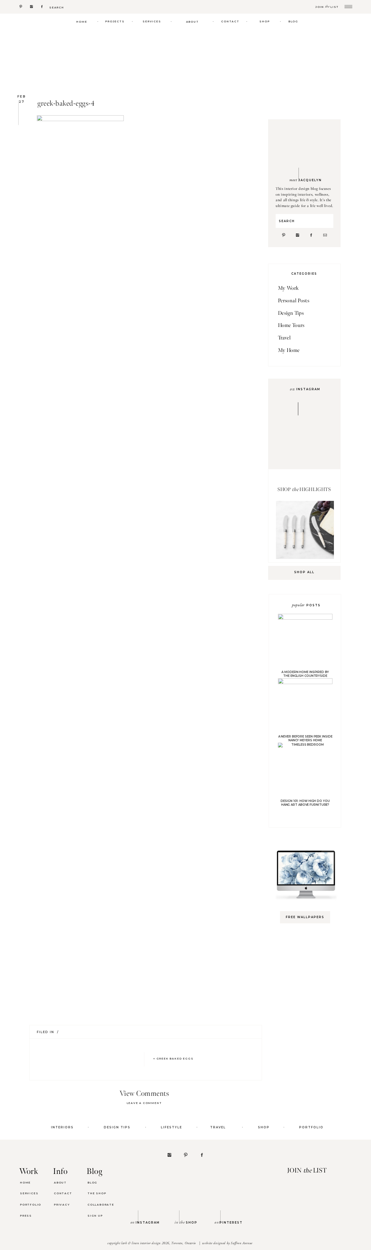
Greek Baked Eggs (175, 1058)
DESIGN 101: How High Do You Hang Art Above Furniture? (305, 803)
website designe (212, 1243)
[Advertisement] (308, 1019)
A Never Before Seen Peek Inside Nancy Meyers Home (305, 738)
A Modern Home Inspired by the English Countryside (305, 674)
